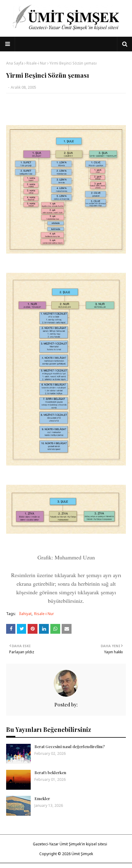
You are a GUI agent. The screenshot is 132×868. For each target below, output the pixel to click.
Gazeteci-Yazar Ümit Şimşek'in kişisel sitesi (70, 844)
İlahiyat (25, 613)
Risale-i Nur (36, 63)
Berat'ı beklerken (50, 772)
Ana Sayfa (14, 63)
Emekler (42, 798)
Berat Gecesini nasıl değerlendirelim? (69, 746)
